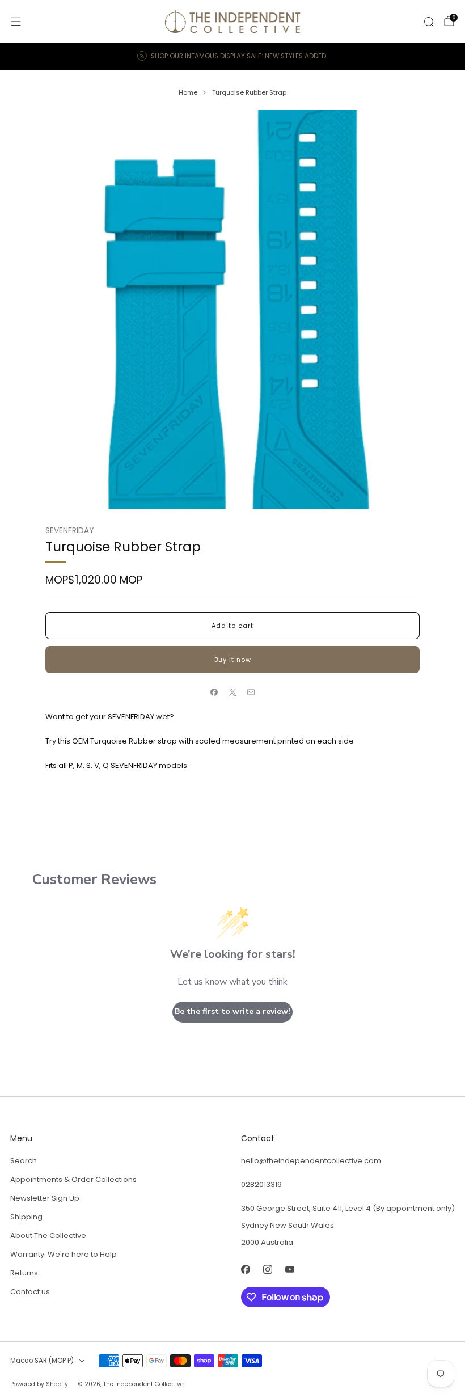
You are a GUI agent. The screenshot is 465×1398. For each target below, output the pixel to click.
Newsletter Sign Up (44, 1198)
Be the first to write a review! (232, 1011)
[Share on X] (232, 692)
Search (23, 1160)
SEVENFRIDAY (69, 530)
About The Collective (48, 1235)
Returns (24, 1273)
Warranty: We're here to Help (63, 1254)
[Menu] (16, 21)
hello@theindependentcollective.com (311, 1160)
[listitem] (232, 56)
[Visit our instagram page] (267, 1269)
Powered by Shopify (39, 1384)
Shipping (26, 1216)
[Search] (428, 21)
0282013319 (261, 1184)
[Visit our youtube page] (289, 1269)
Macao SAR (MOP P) (42, 1360)
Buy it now (232, 659)
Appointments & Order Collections (73, 1179)
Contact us (30, 1291)
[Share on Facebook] (214, 692)
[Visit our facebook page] (245, 1269)
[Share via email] (251, 692)
